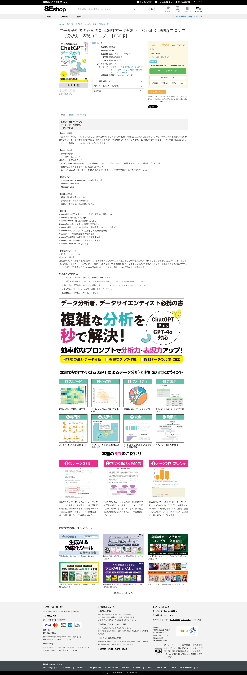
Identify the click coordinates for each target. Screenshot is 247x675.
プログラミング (115, 67)
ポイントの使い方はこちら (159, 57)
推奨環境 (97, 91)
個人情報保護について (160, 632)
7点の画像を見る (65, 94)
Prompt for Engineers (118, 72)
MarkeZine (80, 668)
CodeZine (67, 668)
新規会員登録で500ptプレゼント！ (190, 16)
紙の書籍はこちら (167, 78)
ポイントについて (162, 607)
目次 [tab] (71, 115)
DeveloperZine (186, 668)
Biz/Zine (125, 668)
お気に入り (168, 11)
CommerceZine (111, 668)
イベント (200, 668)
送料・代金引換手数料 (54, 607)
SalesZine (137, 668)
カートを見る (198, 10)
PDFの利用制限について (103, 81)
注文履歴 (177, 11)
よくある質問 (145, 2)
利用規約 (155, 627)
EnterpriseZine (95, 668)
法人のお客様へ (164, 2)
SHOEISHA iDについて (160, 640)
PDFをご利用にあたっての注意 (106, 86)
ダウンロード (187, 11)
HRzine (149, 668)
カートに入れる (168, 71)
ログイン (199, 2)
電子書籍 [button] (64, 16)
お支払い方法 (50, 616)
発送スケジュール (107, 607)
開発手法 (126, 67)
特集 (79, 16)
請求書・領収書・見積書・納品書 (113, 649)
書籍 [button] (49, 16)
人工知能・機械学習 (134, 70)
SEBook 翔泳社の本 (51, 668)
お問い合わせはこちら (164, 615)
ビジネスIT (135, 67)
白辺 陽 (95, 43)
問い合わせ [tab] (81, 115)
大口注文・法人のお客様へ (166, 611)
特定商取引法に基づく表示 (161, 630)
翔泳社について (158, 638)
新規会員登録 (183, 2)
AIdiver (173, 668)
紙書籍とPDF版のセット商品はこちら (167, 83)
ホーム (61, 24)
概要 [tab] (63, 115)
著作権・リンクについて (160, 635)
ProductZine (161, 668)
